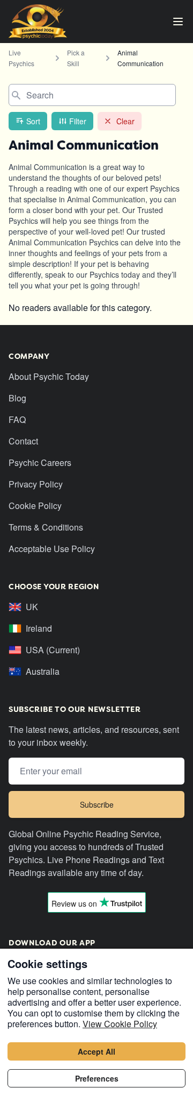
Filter (77, 121)
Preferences (96, 1078)
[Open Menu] (178, 21)
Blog (17, 398)
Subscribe (97, 804)
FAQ (17, 419)
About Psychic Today (49, 376)
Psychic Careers (40, 462)
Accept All (96, 1051)
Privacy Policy (36, 484)
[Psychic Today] (38, 21)
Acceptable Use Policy (52, 548)
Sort (33, 121)
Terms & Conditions (46, 527)
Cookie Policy (35, 505)
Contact (23, 441)
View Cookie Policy (120, 1024)
